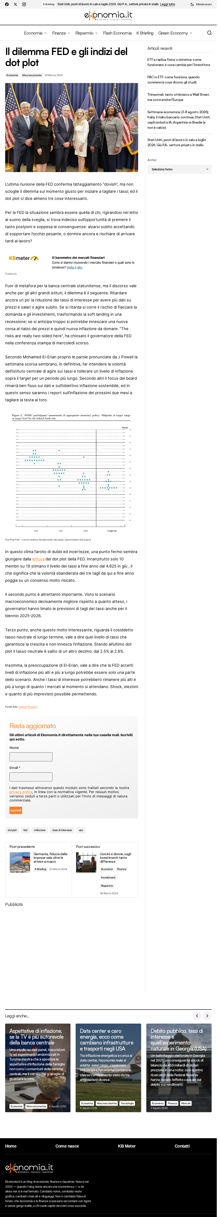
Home (10, 1146)
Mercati (185, 1103)
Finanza (121, 869)
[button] (201, 4)
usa (81, 830)
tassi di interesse (62, 830)
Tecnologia (127, 1103)
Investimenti (108, 877)
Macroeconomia (32, 75)
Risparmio (107, 885)
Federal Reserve (28, 706)
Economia (12, 75)
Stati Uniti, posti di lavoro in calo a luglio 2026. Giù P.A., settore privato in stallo (107, 4)
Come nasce (67, 1146)
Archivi (151, 160)
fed (25, 830)
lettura (38, 559)
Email (14, 768)
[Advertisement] (73, 951)
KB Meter (127, 1146)
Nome (14, 748)
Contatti (182, 1146)
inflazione (40, 830)
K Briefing (49, 4)
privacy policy (20, 792)
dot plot (12, 830)
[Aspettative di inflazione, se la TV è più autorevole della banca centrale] (37, 1068)
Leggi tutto (167, 4)
